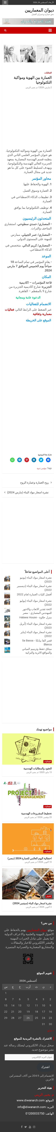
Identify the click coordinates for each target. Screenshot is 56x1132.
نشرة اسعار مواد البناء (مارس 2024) (28, 492)
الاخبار (48, 896)
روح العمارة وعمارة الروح (34, 482)
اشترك (45, 1067)
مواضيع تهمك (44, 729)
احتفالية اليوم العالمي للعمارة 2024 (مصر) (30, 858)
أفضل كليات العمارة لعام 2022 (34, 594)
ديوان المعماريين (39, 10)
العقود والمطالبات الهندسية (38, 768)
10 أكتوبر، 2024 (45, 862)
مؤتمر (43, 468)
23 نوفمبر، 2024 (45, 817)
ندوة (38, 468)
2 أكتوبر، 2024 (45, 907)
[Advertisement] (28, 119)
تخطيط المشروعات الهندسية (36, 813)
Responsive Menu (5, 2)
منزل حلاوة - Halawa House (35, 617)
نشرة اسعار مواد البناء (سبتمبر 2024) (32, 903)
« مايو (50, 1030)
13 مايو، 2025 (46, 772)
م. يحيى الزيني (31, 87)
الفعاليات (48, 73)
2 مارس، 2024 (45, 87)
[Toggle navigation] (50, 30)
